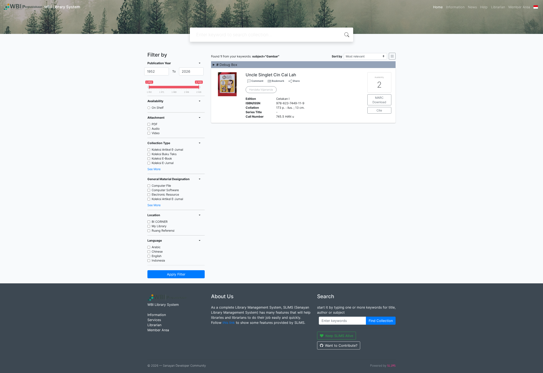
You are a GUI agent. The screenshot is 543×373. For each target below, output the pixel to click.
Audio (156, 128)
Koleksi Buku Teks (164, 154)
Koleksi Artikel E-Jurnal (167, 149)
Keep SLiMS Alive (339, 336)
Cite (379, 110)
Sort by (337, 56)
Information (455, 7)
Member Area (519, 7)
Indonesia (158, 260)
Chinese (157, 251)
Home (438, 7)
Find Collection (381, 321)
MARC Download (379, 100)
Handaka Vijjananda (261, 89)
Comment (257, 80)
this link (229, 322)
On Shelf (158, 107)
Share (296, 80)
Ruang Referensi (163, 230)
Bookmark (278, 80)
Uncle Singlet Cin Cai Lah (271, 74)
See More (154, 169)
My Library (159, 226)
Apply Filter (176, 274)
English (156, 256)
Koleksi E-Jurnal (163, 163)
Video (156, 133)
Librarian (498, 7)
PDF (154, 124)
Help (484, 7)
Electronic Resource (165, 194)
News (472, 7)
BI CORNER (160, 221)
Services (154, 320)
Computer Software (165, 190)
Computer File (161, 185)
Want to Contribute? (341, 345)
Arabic (156, 247)
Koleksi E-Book (162, 158)
